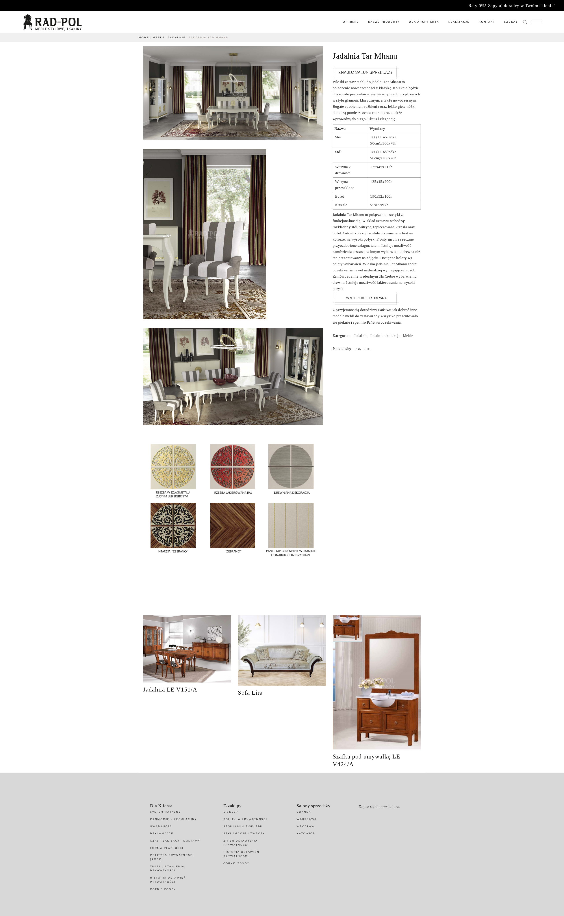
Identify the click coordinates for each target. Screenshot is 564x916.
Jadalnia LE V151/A (170, 689)
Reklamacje (161, 833)
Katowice (306, 833)
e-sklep (230, 811)
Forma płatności (166, 847)
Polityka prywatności (245, 819)
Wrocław (306, 826)
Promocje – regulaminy (173, 819)
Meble (408, 336)
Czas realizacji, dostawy (175, 840)
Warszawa (307, 819)
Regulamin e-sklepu (243, 826)
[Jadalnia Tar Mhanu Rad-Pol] (233, 234)
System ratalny (165, 811)
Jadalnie (361, 336)
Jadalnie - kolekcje (385, 336)
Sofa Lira (250, 692)
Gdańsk (304, 811)
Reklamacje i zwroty (244, 833)
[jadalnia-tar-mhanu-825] (233, 93)
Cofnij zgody (163, 889)
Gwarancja (161, 826)
